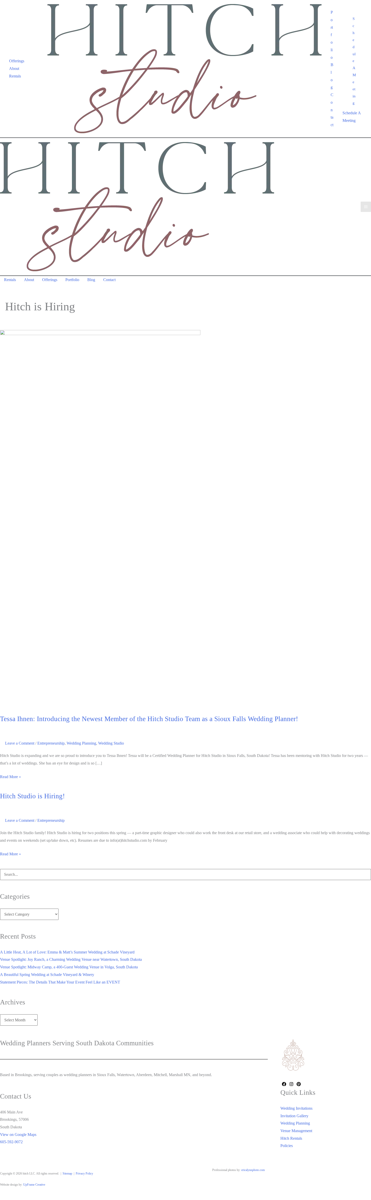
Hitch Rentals (291, 1138)
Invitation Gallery (294, 1116)
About (14, 68)
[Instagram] (291, 1084)
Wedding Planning (81, 743)
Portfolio (332, 34)
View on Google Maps (18, 1134)
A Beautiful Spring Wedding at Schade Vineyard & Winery (47, 974)
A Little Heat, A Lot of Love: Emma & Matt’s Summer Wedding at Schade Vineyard (67, 952)
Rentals (15, 76)
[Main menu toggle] (366, 207)
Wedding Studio (111, 743)
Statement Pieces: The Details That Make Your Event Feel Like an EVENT (60, 982)
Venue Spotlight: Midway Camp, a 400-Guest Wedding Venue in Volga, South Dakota (69, 967)
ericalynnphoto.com (253, 1170)
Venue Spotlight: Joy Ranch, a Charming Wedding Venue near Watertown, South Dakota (71, 959)
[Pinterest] (299, 1084)
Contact (332, 110)
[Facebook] (284, 1084)
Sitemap (67, 1173)
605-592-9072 (11, 1142)
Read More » (10, 777)
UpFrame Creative (34, 1184)
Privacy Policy (84, 1173)
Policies (286, 1145)
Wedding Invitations (296, 1108)
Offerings (16, 61)
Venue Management (296, 1131)
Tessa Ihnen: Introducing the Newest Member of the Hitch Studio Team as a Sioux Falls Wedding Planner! (149, 719)
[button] (354, 61)
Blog (332, 76)
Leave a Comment (19, 743)
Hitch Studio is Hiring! (32, 796)
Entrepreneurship (51, 743)
